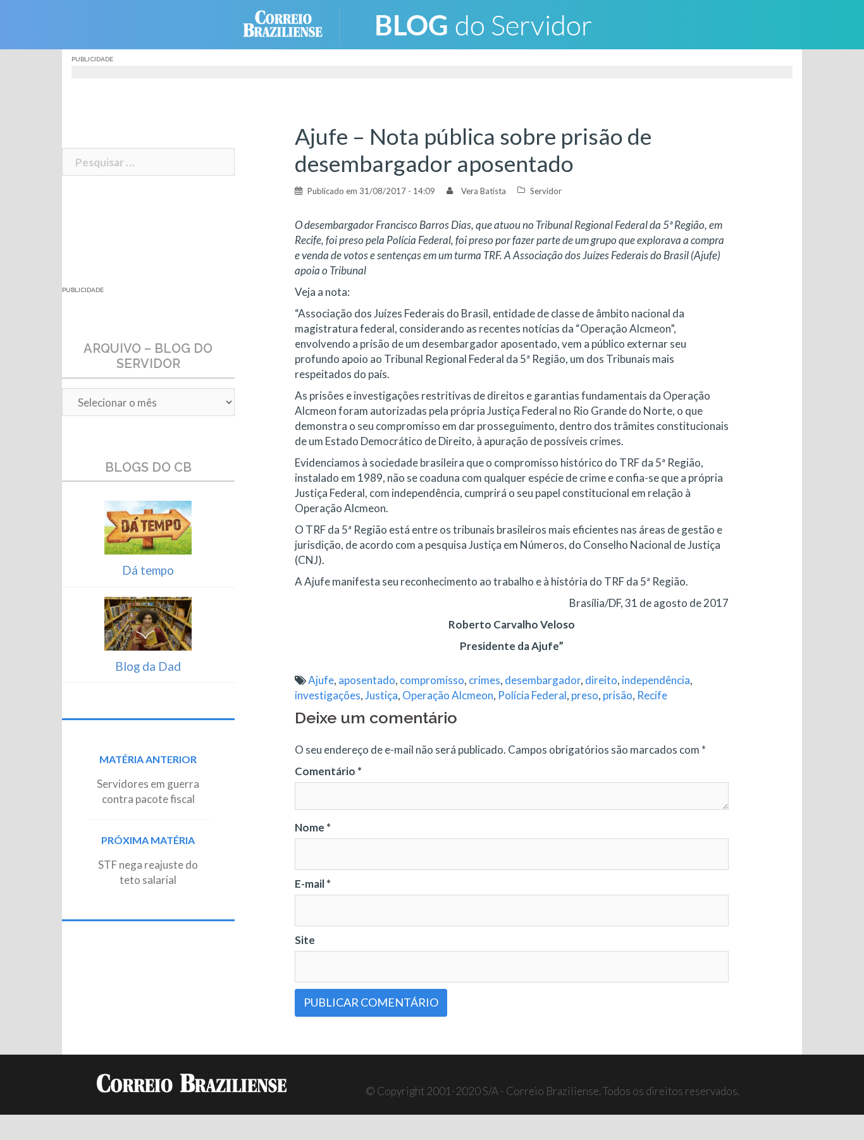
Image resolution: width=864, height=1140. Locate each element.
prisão (618, 695)
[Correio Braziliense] (292, 23)
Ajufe (321, 680)
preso (584, 695)
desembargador (543, 680)
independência (656, 680)
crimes (484, 680)
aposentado (366, 680)
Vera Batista (483, 191)
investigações (328, 695)
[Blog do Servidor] (482, 23)
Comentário (328, 771)
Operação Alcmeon (447, 695)
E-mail (313, 883)
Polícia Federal (532, 695)
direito (601, 680)
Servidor (546, 191)
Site (305, 940)
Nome (313, 827)
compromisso (432, 680)
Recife (652, 695)
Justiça (381, 695)
